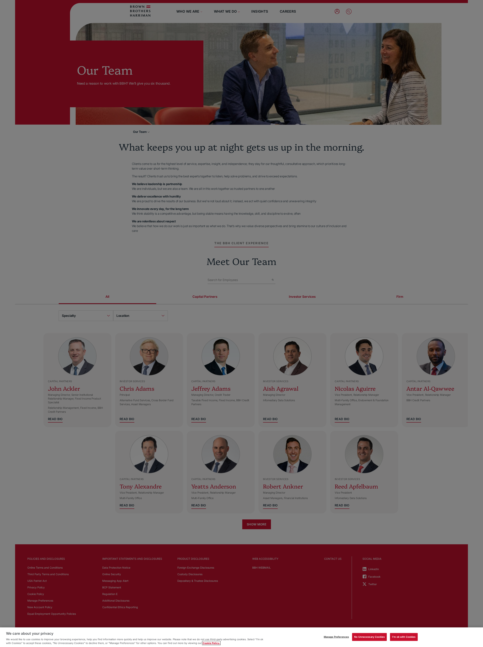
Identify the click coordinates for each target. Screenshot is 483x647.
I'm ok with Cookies (403, 636)
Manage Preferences (336, 636)
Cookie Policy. (211, 643)
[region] (241, 637)
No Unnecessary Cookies (369, 636)
